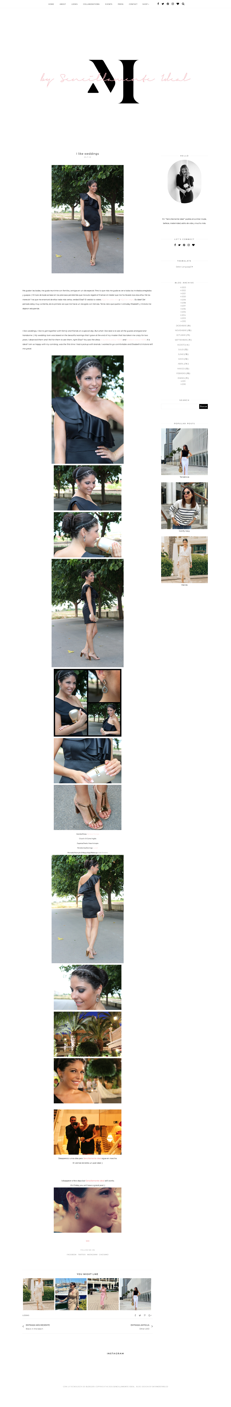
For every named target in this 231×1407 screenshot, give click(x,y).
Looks (75, 4)
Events (108, 4)
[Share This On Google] (150, 1315)
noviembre (181, 330)
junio (181, 354)
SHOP (145, 4)
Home (51, 4)
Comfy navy (184, 531)
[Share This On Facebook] (135, 1315)
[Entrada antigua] (129, 1326)
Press (120, 4)
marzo (181, 368)
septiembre (181, 340)
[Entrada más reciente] (51, 1326)
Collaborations (91, 4)
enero (181, 378)
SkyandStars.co (160, 1387)
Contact (133, 4)
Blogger (90, 1387)
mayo (181, 359)
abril (181, 364)
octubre (181, 335)
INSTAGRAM (92, 1254)
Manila (184, 585)
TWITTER (81, 1254)
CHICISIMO (103, 1254)
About (63, 4)
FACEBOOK (71, 1254)
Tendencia (184, 477)
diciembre (181, 325)
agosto (181, 345)
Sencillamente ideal (124, 1387)
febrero (181, 373)
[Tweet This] (140, 1315)
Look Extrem (103, 853)
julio (181, 349)
